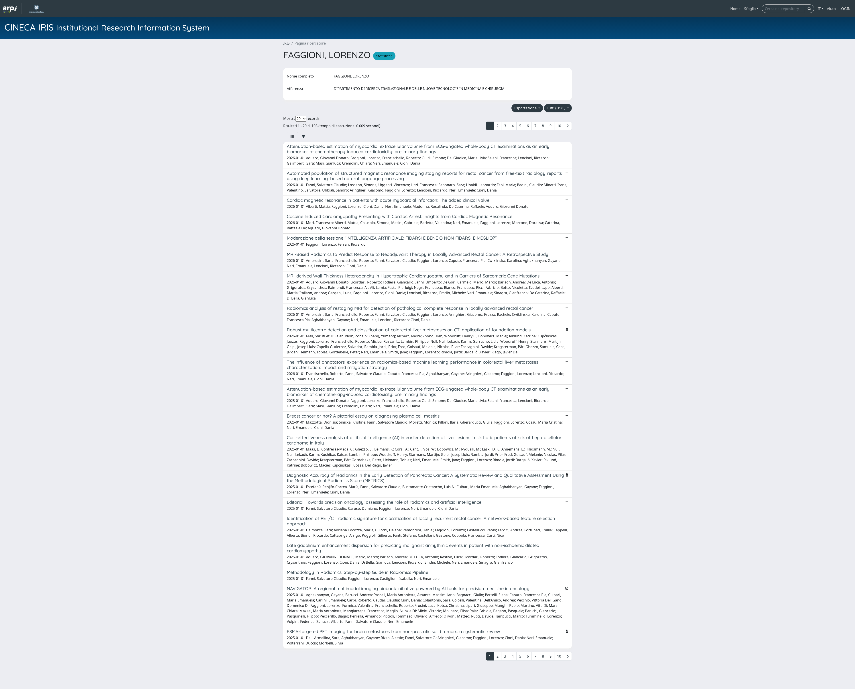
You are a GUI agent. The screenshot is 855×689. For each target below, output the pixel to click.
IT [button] (819, 8)
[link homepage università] (36, 8)
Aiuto (831, 8)
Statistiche (384, 56)
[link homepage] (12, 8)
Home (735, 8)
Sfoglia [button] (750, 8)
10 (559, 125)
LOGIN (845, 8)
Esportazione (525, 108)
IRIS (286, 43)
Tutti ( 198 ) (556, 108)
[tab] (292, 136)
